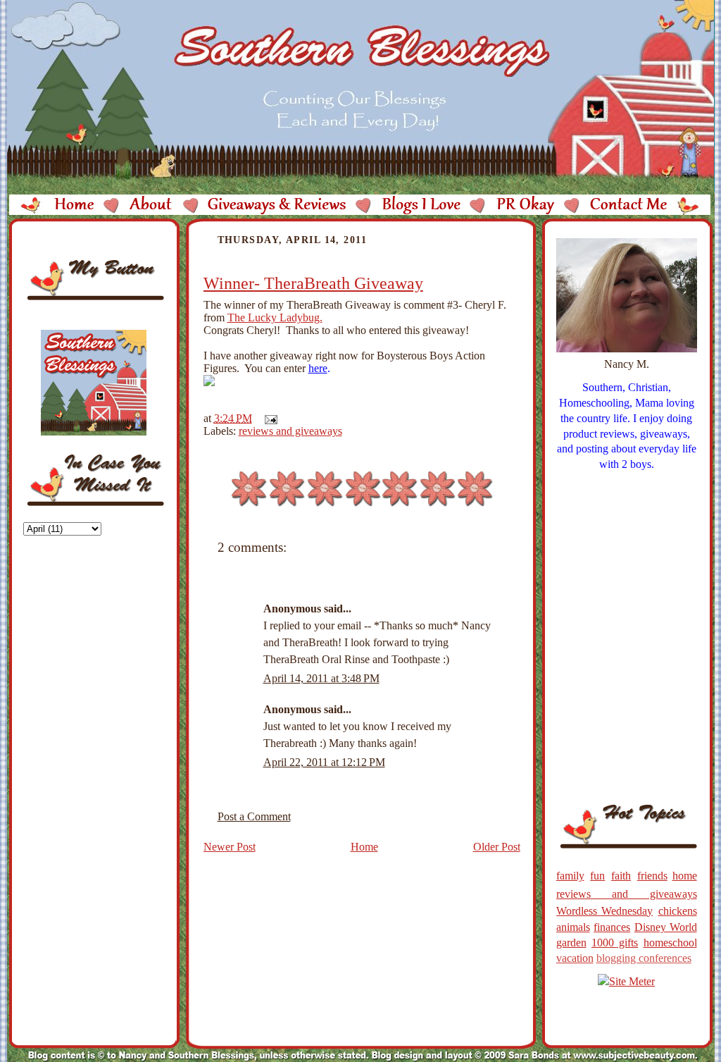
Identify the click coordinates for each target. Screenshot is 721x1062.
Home (364, 847)
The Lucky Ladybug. (274, 317)
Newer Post (229, 847)
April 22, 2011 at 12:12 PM (324, 762)
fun (597, 876)
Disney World (665, 927)
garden (571, 943)
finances (612, 927)
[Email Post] (268, 418)
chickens (677, 911)
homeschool (670, 943)
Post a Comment (254, 816)
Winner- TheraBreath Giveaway (313, 283)
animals (573, 927)
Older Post (496, 847)
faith (621, 876)
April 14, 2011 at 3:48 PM (321, 678)
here (317, 368)
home (684, 876)
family (570, 876)
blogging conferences (643, 958)
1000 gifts (614, 943)
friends (652, 876)
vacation (575, 958)
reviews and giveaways (290, 431)
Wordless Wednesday (604, 911)
